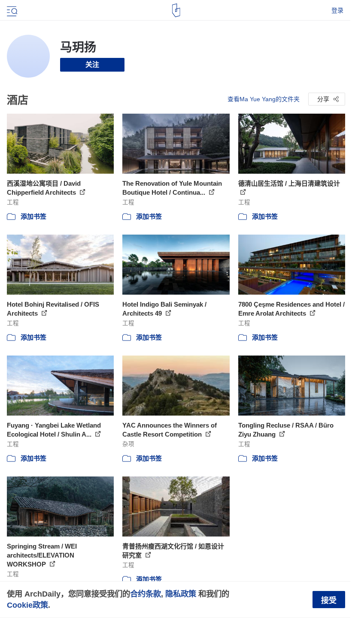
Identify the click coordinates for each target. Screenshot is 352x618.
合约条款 (145, 593)
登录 (337, 10)
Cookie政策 (27, 604)
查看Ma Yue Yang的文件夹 (264, 99)
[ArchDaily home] (176, 10)
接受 (329, 600)
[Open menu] (11, 10)
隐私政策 (180, 593)
